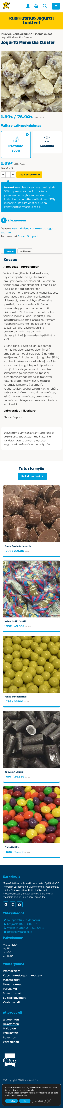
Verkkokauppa (22, 34)
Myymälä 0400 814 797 (22, 924)
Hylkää (25, 1101)
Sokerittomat (12, 993)
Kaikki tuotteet (30, 476)
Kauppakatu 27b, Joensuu (23, 920)
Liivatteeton (14, 220)
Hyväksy (11, 1101)
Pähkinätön (10, 1033)
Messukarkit (11, 980)
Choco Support (28, 236)
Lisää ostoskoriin (29, 174)
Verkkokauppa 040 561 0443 (25, 927)
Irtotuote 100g (15, 148)
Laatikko (47, 146)
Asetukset (39, 1101)
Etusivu (6, 34)
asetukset (22, 1095)
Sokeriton (9, 1037)
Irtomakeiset (43, 34)
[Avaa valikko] (56, 6)
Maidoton (9, 1028)
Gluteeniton (11, 1019)
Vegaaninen (11, 1042)
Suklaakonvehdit (14, 997)
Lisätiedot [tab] (25, 251)
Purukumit (10, 988)
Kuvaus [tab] (10, 251)
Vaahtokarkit (11, 1002)
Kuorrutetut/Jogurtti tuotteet (22, 975)
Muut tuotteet (12, 984)
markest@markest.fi (19, 931)
